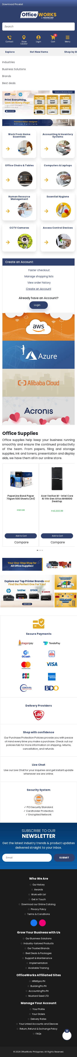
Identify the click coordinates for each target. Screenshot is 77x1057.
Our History (39, 884)
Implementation (38, 963)
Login (37, 305)
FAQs (38, 1033)
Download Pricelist (12, 4)
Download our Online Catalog (38, 904)
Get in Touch (38, 899)
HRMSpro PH (38, 981)
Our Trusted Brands (38, 948)
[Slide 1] (37, 112)
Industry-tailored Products (39, 943)
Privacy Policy (38, 909)
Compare (21, 542)
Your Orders (38, 1014)
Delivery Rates (38, 1019)
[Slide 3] (42, 112)
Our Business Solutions (39, 938)
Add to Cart (21, 535)
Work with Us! (38, 894)
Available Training (38, 968)
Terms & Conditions (38, 914)
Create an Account (38, 289)
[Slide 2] (40, 112)
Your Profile (39, 1009)
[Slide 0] (34, 112)
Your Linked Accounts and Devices (38, 1023)
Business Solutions (14, 69)
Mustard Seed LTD (38, 995)
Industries (8, 62)
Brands (6, 76)
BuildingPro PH (38, 986)
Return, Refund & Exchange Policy (38, 1028)
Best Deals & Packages (39, 953)
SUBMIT (64, 857)
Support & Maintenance (38, 958)
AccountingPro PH (39, 991)
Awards (38, 889)
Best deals (9, 83)
